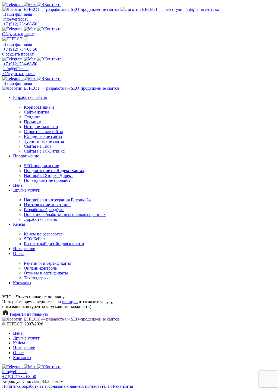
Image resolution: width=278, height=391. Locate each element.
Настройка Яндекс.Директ (48, 175)
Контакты (22, 282)
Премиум (32, 121)
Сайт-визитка (36, 112)
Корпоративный (39, 107)
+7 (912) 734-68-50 (20, 24)
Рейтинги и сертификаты (47, 263)
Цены (18, 185)
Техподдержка (37, 278)
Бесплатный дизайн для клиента (54, 243)
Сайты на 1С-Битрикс (44, 151)
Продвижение (26, 156)
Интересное (24, 248)
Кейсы (19, 224)
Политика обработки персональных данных (65, 214)
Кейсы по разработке (43, 234)
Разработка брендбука (44, 209)
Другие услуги (26, 190)
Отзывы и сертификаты (46, 273)
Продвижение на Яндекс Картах (54, 170)
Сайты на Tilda (37, 146)
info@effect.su (16, 19)
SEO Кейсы (34, 239)
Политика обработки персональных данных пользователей (57, 386)
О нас (18, 253)
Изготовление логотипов (47, 204)
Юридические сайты (43, 136)
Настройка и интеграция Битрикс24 (57, 200)
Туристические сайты (44, 141)
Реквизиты (123, 386)
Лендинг (32, 117)
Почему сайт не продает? (47, 180)
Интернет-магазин (41, 126)
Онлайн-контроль (40, 268)
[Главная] (61, 9)
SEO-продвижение (41, 165)
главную (70, 301)
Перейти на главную (28, 314)
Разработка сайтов (30, 97)
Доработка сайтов (40, 219)
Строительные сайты (43, 131)
